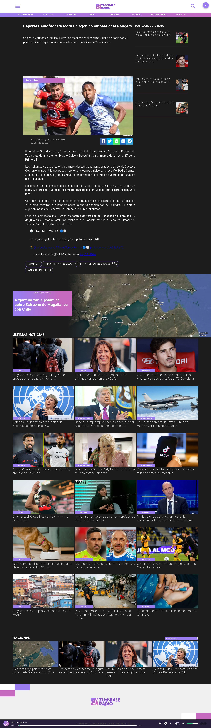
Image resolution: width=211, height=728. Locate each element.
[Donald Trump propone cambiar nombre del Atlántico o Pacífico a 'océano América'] (105, 419)
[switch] (177, 723)
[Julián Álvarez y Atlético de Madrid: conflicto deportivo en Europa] (182, 66)
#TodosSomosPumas (69, 247)
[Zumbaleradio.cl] (193, 10)
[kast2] (129, 666)
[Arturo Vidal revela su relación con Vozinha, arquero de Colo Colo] (182, 90)
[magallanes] (137, 336)
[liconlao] (105, 513)
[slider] (19, 725)
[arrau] (167, 513)
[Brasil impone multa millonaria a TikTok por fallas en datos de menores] (167, 466)
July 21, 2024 (87, 254)
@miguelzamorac (44, 247)
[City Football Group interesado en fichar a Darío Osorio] (43, 513)
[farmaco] (167, 608)
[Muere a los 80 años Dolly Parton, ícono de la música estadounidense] (105, 466)
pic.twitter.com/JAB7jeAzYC (106, 247)
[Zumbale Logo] (105, 10)
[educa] (82, 666)
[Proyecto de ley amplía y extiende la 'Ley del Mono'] (43, 608)
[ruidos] (105, 608)
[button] (33, 264)
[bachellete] (43, 419)
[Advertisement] (39, 60)
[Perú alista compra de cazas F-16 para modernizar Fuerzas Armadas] (167, 419)
